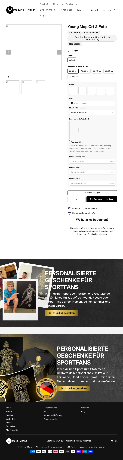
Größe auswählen (78, 66)
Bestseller (10, 426)
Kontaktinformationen (96, 447)
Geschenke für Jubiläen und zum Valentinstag (92, 38)
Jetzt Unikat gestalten (62, 313)
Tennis (9, 422)
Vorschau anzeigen (92, 193)
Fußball (9, 411)
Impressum (83, 447)
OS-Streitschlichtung (26, 447)
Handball (9, 415)
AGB (68, 447)
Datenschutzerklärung (56, 447)
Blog (83, 411)
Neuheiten (75, 44)
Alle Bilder (74, 32)
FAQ (45, 411)
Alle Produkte (91, 32)
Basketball (10, 419)
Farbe (71, 55)
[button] (57, 4)
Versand (74, 447)
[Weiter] (59, 52)
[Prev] (8, 52)
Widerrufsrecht (50, 419)
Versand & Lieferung (53, 415)
